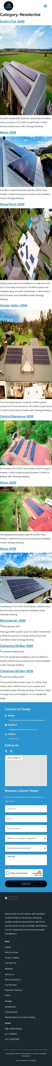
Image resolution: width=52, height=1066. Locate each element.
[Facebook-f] (6, 751)
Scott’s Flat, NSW (12, 21)
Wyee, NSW (8, 132)
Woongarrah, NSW (13, 620)
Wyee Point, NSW (12, 204)
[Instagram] (11, 751)
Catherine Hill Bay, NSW (16, 646)
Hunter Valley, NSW (13, 305)
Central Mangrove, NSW (17, 416)
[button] (45, 6)
